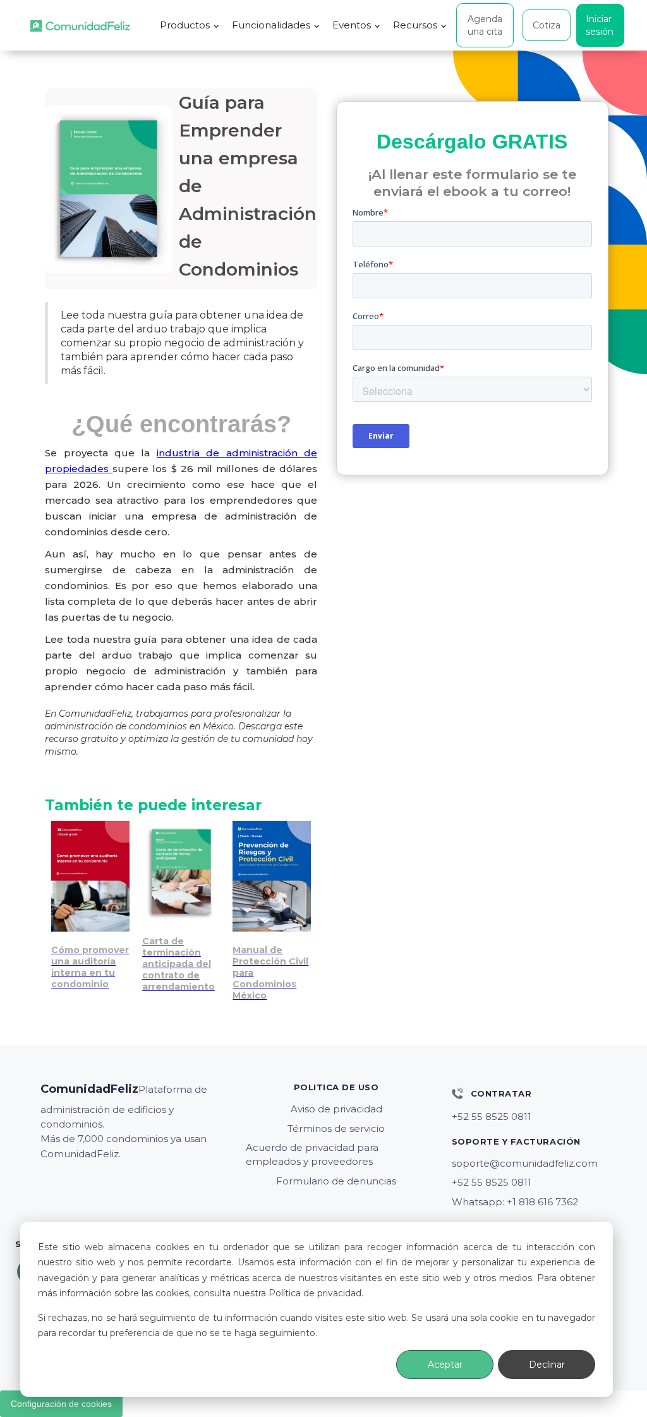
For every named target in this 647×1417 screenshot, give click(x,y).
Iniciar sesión (600, 25)
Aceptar (445, 1364)
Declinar (547, 1364)
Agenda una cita (485, 25)
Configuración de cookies (61, 1404)
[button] (189, 25)
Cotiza (546, 25)
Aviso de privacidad (336, 1109)
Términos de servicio (336, 1128)
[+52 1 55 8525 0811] (542, 1117)
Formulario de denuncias (336, 1181)
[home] (80, 25)
